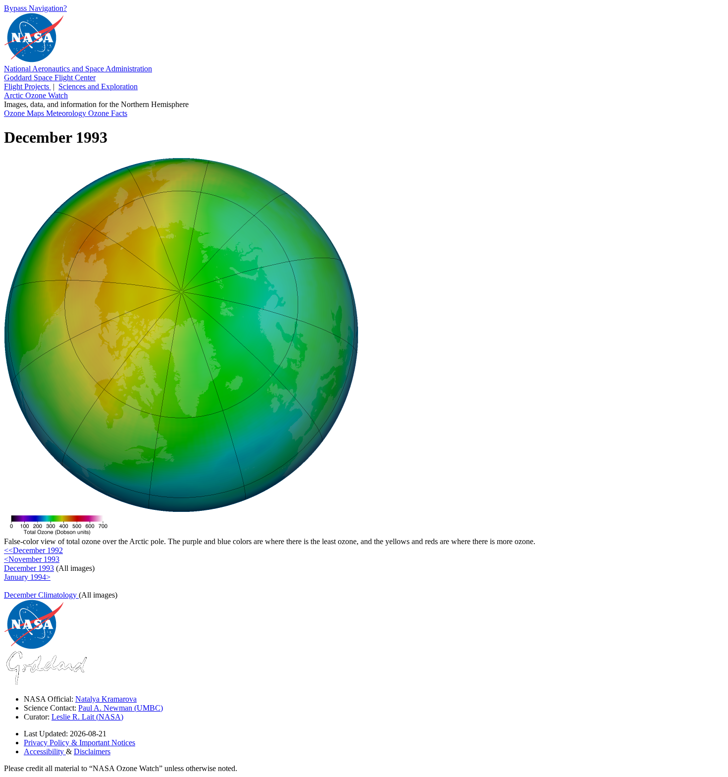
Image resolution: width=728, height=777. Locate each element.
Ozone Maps (25, 113)
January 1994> (27, 577)
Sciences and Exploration (98, 86)
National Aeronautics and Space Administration (78, 68)
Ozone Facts (107, 113)
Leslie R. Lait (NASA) (87, 717)
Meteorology (67, 113)
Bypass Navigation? (35, 8)
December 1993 (29, 568)
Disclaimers (92, 751)
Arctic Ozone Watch (36, 95)
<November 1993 (31, 559)
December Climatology (41, 595)
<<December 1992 (33, 550)
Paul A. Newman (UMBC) (120, 708)
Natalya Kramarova (106, 699)
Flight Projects (27, 86)
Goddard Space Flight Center (50, 77)
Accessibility (45, 751)
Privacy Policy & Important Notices (79, 742)
